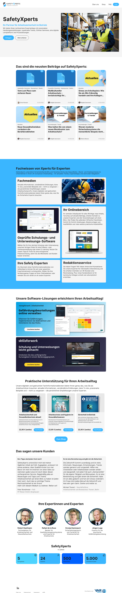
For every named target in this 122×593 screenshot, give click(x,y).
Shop (104, 4)
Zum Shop (61, 439)
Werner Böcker (85, 138)
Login (115, 4)
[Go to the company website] (100, 591)
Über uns (95, 4)
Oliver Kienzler (24, 102)
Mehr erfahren (22, 38)
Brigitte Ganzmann (55, 102)
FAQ (110, 4)
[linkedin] (18, 588)
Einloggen (8, 38)
